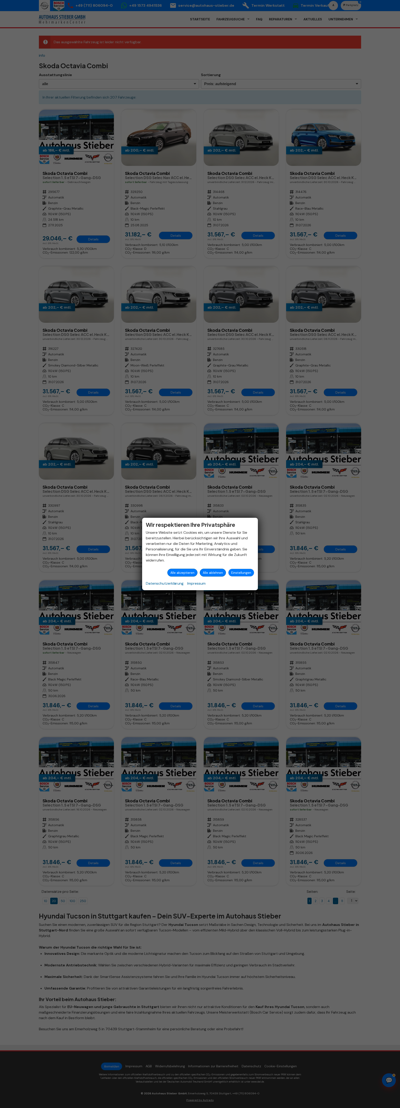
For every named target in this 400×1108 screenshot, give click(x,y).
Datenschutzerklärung (165, 583)
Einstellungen (241, 573)
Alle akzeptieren (182, 573)
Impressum (196, 583)
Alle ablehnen (213, 573)
